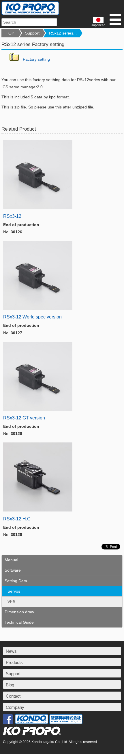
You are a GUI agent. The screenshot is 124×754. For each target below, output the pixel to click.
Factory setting (36, 59)
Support (32, 33)
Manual (11, 560)
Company (15, 707)
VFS (11, 601)
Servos (13, 591)
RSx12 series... (63, 33)
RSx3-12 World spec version (32, 316)
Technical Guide (19, 622)
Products (14, 662)
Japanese (98, 25)
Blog (10, 684)
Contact (13, 696)
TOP (10, 33)
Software (13, 570)
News (11, 651)
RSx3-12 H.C (17, 518)
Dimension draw (19, 612)
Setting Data (16, 581)
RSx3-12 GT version (24, 417)
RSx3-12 (12, 216)
